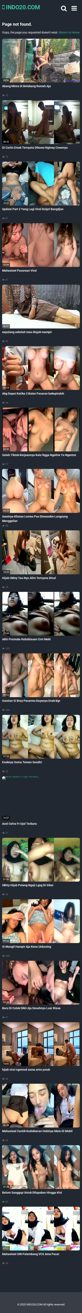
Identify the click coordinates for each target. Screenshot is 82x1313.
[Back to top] (74, 1304)
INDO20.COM (22, 7)
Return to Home (69, 32)
